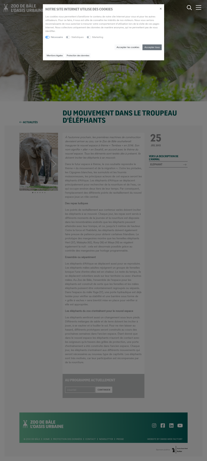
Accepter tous (152, 47)
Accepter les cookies (128, 47)
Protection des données (78, 55)
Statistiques (77, 37)
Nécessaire (57, 37)
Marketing (97, 37)
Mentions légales (55, 55)
